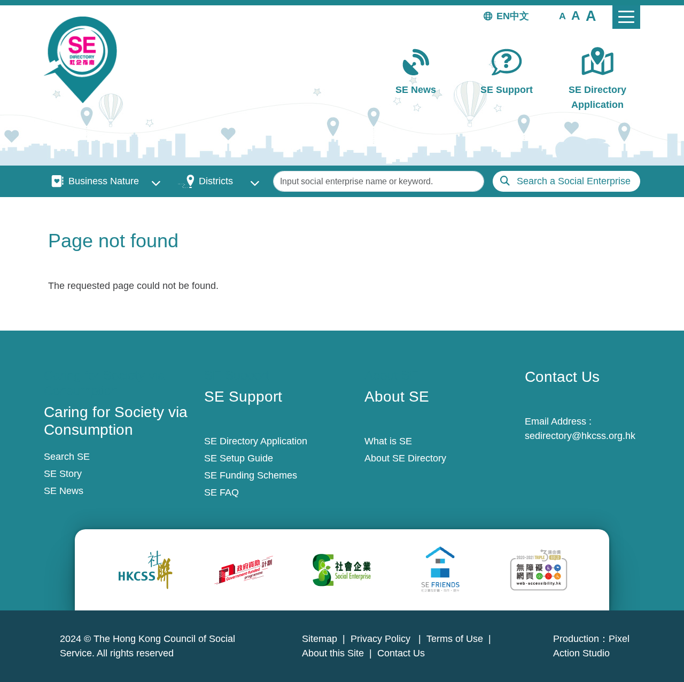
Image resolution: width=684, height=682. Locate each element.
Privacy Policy (382, 638)
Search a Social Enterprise (574, 181)
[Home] (85, 60)
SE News (415, 89)
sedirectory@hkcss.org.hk (580, 435)
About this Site (333, 653)
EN (503, 16)
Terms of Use (454, 638)
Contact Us (401, 653)
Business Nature (103, 181)
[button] (562, 15)
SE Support (506, 89)
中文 (519, 16)
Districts (216, 181)
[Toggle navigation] (626, 17)
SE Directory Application (597, 96)
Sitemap (319, 638)
